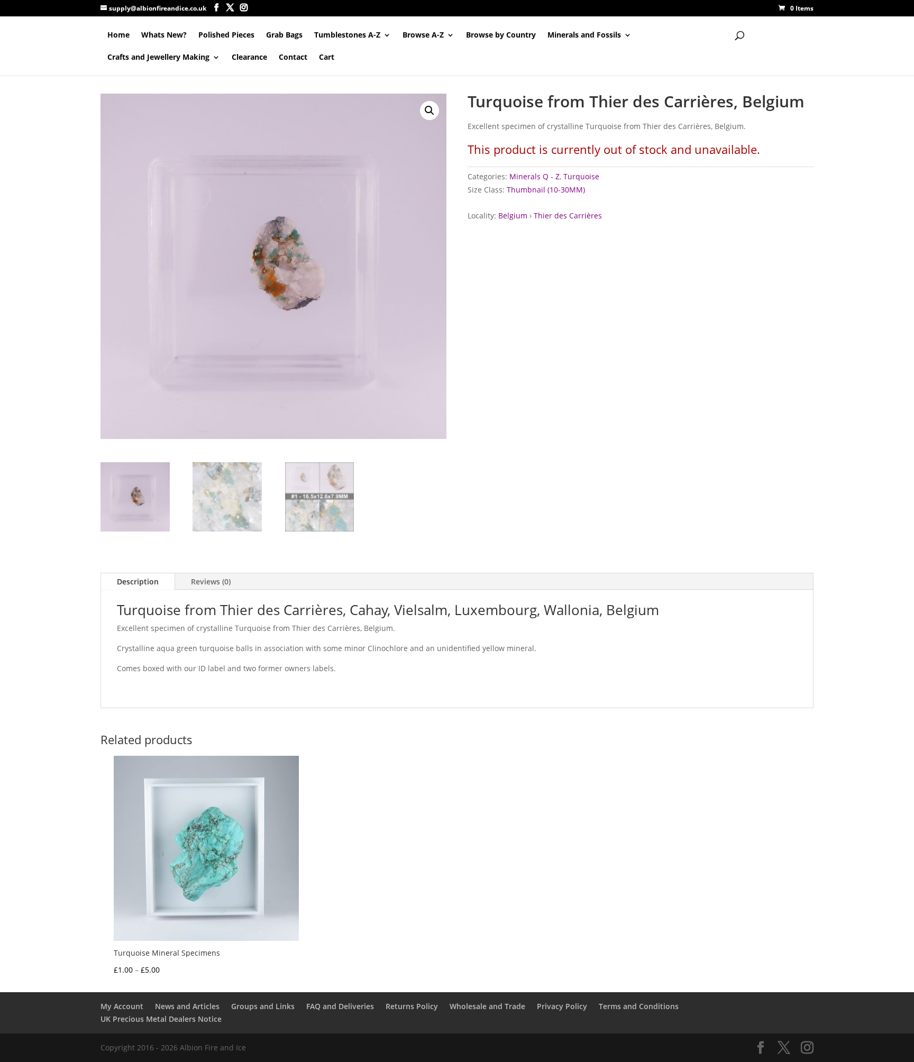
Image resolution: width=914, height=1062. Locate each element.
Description (138, 581)
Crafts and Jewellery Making (158, 57)
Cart (326, 57)
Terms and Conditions (639, 1006)
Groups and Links (263, 1006)
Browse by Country (501, 35)
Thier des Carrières (568, 215)
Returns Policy (412, 1006)
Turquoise (581, 176)
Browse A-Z (423, 35)
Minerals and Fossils (584, 35)
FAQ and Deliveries (340, 1006)
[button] (429, 110)
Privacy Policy (562, 1006)
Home (118, 35)
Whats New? (164, 35)
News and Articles (187, 1006)
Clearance (249, 57)
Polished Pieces (226, 35)
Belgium (512, 215)
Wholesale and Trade (487, 1006)
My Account (121, 1006)
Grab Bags (284, 35)
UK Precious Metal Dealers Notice (161, 1019)
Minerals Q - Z (534, 176)
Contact (293, 57)
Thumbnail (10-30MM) (546, 190)
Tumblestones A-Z (347, 35)
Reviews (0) (211, 581)
